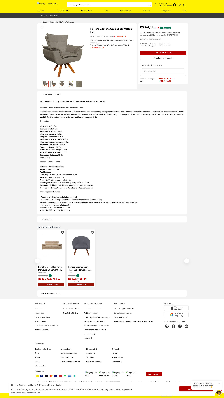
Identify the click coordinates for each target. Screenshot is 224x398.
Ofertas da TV (117, 362)
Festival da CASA (63, 11)
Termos (52, 389)
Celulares (146, 11)
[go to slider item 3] (70, 84)
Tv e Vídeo (90, 357)
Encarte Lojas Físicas (42, 317)
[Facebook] (173, 326)
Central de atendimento (123, 313)
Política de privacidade (79, 389)
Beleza (37, 357)
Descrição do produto (50, 94)
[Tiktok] (180, 326)
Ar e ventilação (66, 349)
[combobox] (107, 4)
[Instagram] (167, 326)
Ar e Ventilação (125, 11)
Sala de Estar (54, 22)
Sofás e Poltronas (67, 22)
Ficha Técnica (46, 219)
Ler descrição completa (97, 47)
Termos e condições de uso (94, 321)
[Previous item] (39, 84)
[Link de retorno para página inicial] (51, 4)
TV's (106, 11)
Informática (90, 353)
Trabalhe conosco (41, 330)
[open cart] (184, 5)
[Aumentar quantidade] (169, 44)
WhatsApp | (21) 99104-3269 (124, 309)
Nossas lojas (39, 313)
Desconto (166, 28)
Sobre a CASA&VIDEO (50, 293)
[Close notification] (219, 383)
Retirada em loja (90, 334)
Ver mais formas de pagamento (151, 39)
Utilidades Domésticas (69, 353)
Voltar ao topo (152, 374)
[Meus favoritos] (179, 5)
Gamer (114, 353)
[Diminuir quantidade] (160, 44)
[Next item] (84, 84)
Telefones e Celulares (43, 349)
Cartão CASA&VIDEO (71, 309)
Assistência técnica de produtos (46, 325)
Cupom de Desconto (93, 362)
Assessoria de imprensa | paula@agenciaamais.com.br (133, 321)
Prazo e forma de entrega (93, 309)
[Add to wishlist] (42, 27)
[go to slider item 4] (79, 84)
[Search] (149, 4)
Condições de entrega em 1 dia (95, 330)
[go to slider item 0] (45, 84)
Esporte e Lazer (117, 357)
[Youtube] (186, 326)
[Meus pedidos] (174, 5)
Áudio (184, 11)
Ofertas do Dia (40, 366)
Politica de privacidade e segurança (96, 317)
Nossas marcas (40, 321)
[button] (48, 15)
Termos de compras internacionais (96, 325)
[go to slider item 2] (62, 84)
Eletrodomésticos (67, 357)
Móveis (44, 22)
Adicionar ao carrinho (164, 58)
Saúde (37, 362)
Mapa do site (88, 338)
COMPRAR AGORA (163, 53)
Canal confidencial (120, 317)
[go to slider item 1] (53, 84)
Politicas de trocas (90, 313)
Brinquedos (166, 11)
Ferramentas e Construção (70, 362)
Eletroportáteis (87, 11)
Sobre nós (38, 309)
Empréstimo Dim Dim (70, 313)
